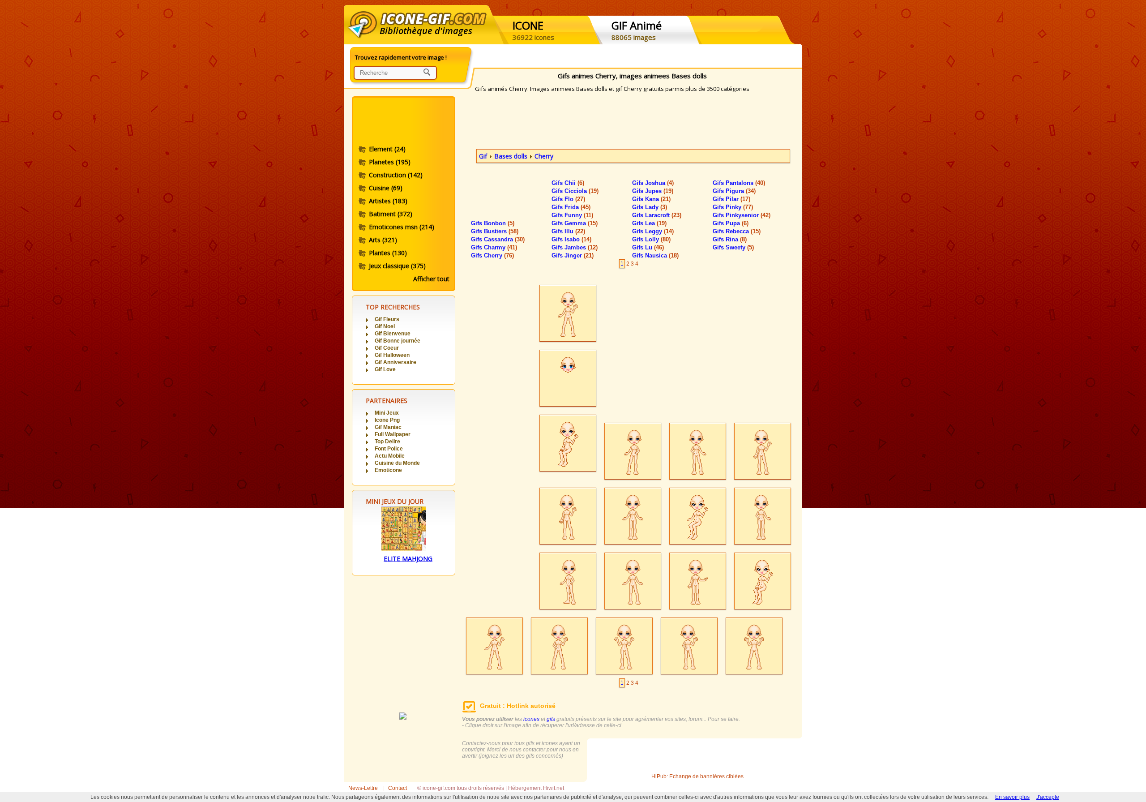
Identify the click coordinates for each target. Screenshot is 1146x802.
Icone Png (387, 420)
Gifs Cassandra (498, 239)
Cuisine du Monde (397, 463)
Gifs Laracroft (656, 215)
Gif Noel (385, 326)
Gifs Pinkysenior (741, 215)
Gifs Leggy (653, 231)
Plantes (388, 253)
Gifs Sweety (733, 247)
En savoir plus (1012, 797)
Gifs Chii (568, 183)
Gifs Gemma (575, 223)
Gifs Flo (568, 199)
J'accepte (1047, 797)
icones (531, 719)
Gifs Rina (730, 239)
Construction (396, 175)
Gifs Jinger (573, 255)
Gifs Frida (571, 207)
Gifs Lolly (651, 239)
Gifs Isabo (571, 239)
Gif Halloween (392, 355)
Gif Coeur (387, 348)
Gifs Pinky (733, 207)
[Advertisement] (403, 122)
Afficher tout (431, 278)
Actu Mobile (390, 456)
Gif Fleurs (387, 319)
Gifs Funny (572, 215)
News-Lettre (363, 788)
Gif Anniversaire (395, 362)
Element (387, 149)
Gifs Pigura (734, 191)
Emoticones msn (401, 227)
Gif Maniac (388, 427)
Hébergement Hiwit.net (536, 788)
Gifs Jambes (575, 247)
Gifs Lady (649, 207)
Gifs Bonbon (492, 223)
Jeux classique (397, 266)
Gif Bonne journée (397, 341)
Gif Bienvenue (393, 333)
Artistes (388, 201)
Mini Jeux (387, 413)
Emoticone (388, 470)
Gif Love (385, 369)
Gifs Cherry (492, 255)
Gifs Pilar (731, 199)
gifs (551, 719)
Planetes (390, 162)
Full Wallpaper (393, 434)
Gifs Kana (651, 199)
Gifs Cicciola (575, 191)
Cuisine (385, 188)
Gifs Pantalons (739, 183)
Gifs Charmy (494, 247)
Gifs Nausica (655, 255)
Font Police (389, 449)
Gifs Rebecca (737, 231)
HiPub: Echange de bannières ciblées (697, 776)
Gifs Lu (648, 247)
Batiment (390, 214)
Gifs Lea (649, 223)
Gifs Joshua (653, 183)
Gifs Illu (568, 231)
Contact (397, 788)
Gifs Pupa (730, 223)
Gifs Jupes (652, 191)
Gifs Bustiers (494, 231)
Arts (383, 240)
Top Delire (387, 441)
